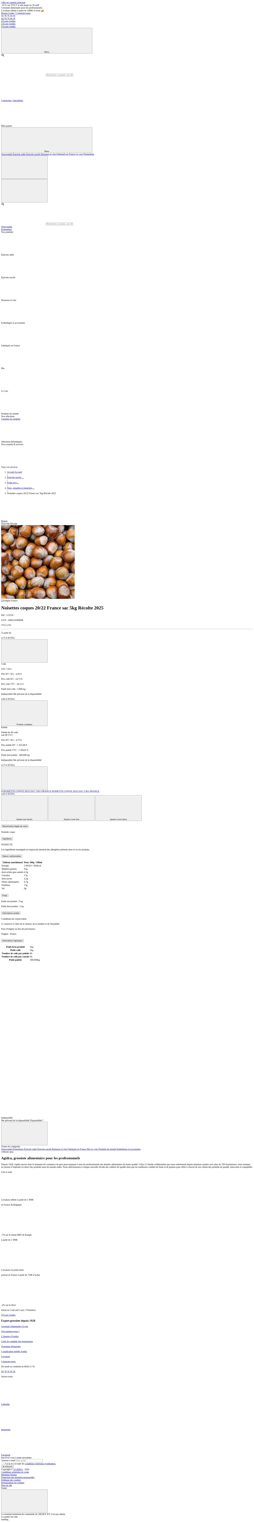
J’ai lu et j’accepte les (30, 1463)
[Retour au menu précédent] (24, 167)
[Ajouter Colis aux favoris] (24, 651)
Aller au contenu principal (13, 2)
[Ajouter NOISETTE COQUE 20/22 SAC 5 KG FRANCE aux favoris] (24, 1133)
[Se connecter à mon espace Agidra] (127, 88)
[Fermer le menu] (24, 190)
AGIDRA (18, 1469)
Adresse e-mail (8, 1460)
